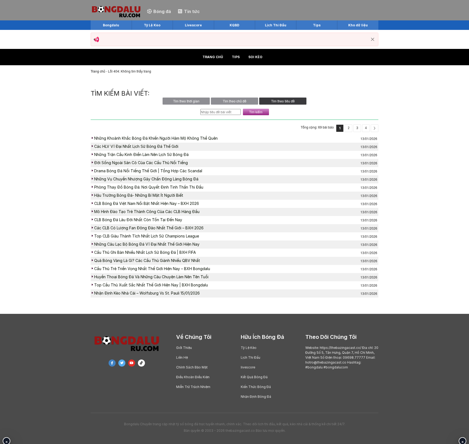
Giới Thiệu (184, 348)
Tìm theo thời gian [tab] (186, 101)
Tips (236, 57)
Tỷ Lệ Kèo (248, 348)
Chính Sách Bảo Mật (192, 367)
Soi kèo (255, 57)
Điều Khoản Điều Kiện (193, 377)
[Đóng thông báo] (372, 39)
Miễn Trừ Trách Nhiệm (193, 387)
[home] (116, 11)
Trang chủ (212, 57)
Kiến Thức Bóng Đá (256, 387)
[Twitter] (121, 363)
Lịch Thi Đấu (250, 357)
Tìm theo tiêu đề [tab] (283, 101)
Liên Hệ (182, 357)
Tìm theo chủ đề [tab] (234, 101)
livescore (248, 367)
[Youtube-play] (131, 363)
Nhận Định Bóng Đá (256, 397)
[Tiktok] (141, 363)
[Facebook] (112, 363)
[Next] (374, 128)
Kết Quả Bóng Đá (254, 377)
